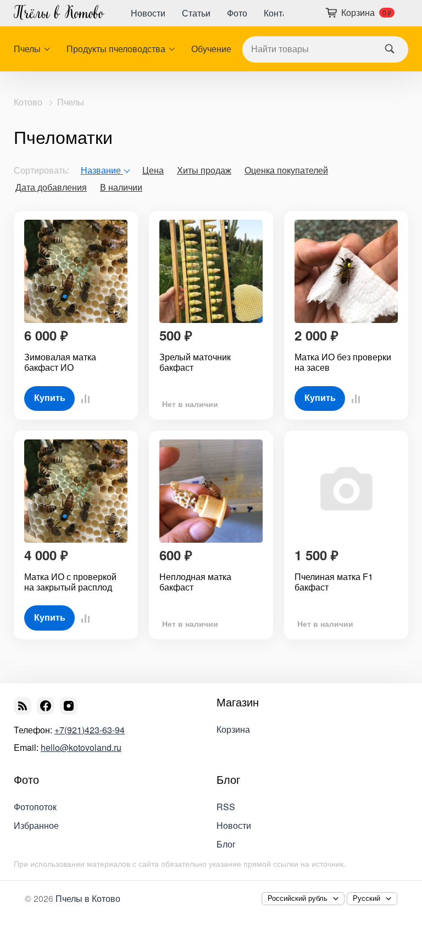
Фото (237, 13)
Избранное (36, 826)
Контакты (283, 13)
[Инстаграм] (68, 706)
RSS (225, 807)
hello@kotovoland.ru (81, 747)
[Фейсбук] (45, 706)
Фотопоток (35, 807)
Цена (153, 170)
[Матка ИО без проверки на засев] (346, 271)
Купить (49, 398)
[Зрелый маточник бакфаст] (211, 271)
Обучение (211, 49)
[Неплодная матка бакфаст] (211, 491)
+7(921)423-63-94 (89, 729)
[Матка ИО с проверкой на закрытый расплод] (75, 491)
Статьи (196, 13)
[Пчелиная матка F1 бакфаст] (346, 491)
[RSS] (22, 706)
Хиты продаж (204, 170)
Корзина (233, 729)
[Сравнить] (82, 398)
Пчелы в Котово (87, 898)
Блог (228, 779)
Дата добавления (51, 187)
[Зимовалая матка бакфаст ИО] (75, 271)
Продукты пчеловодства (115, 49)
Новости (148, 13)
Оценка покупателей (286, 170)
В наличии (121, 187)
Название (102, 170)
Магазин (237, 702)
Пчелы (27, 49)
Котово (28, 102)
